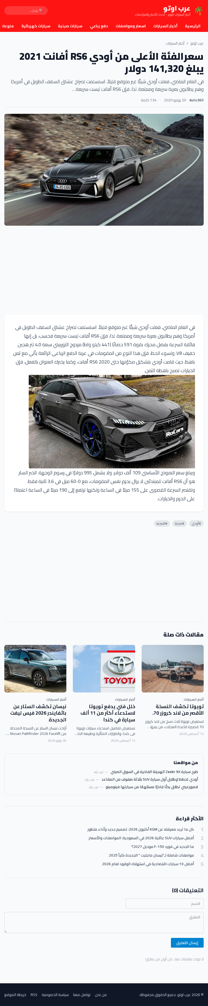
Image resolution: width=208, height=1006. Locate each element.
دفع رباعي (99, 25)
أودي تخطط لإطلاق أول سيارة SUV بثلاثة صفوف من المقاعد (150, 779)
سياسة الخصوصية (55, 994)
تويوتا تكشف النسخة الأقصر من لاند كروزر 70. (178, 710)
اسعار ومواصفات (131, 25)
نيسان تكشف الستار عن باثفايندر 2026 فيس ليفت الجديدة (38, 713)
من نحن (101, 994)
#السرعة (162, 523)
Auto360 (196, 100)
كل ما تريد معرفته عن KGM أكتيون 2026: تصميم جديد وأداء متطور (140, 829)
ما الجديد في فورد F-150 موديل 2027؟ (162, 846)
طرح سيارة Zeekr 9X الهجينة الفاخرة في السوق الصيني (154, 771)
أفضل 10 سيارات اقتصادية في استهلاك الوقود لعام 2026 (148, 864)
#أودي (196, 523)
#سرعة (179, 523)
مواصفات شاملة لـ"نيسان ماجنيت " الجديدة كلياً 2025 (151, 855)
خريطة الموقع (15, 994)
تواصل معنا (81, 994)
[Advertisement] (104, 270)
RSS (34, 994)
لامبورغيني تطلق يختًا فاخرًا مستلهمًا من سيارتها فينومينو (152, 786)
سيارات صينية (70, 25)
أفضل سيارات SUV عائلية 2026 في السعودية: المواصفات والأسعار (141, 838)
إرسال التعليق (187, 942)
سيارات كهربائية (35, 25)
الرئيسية (192, 25)
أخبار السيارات (165, 25)
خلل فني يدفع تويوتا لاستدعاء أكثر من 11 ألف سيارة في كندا (107, 713)
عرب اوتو (197, 43)
